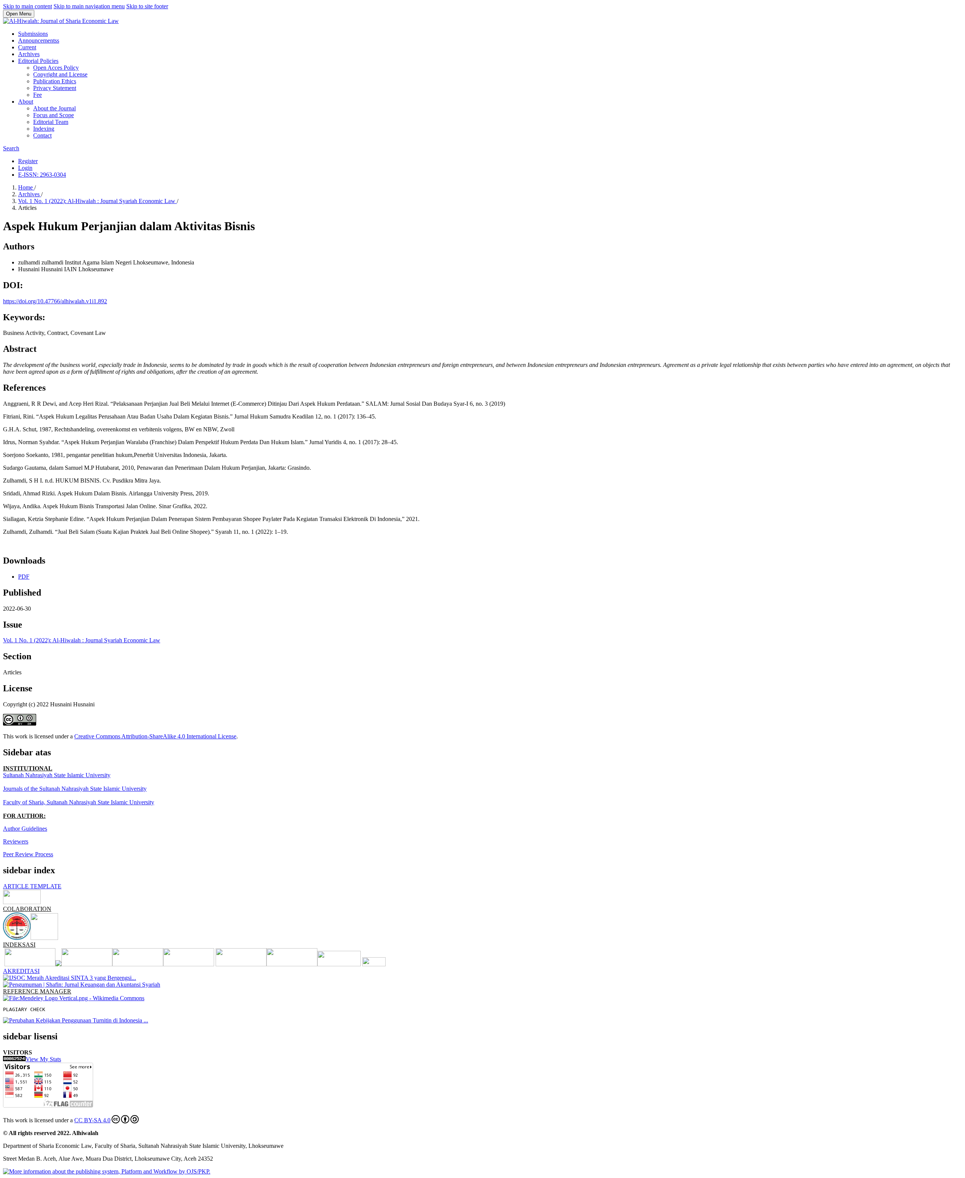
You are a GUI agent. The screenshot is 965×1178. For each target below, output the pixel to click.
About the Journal (54, 108)
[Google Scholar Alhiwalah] (188, 964)
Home (26, 187)
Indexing (43, 128)
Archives (29, 54)
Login (25, 168)
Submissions (33, 34)
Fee (37, 95)
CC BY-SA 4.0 (92, 1120)
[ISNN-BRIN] (374, 964)
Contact (42, 135)
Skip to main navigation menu (89, 6)
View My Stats (43, 1059)
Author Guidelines (25, 828)
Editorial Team (50, 122)
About (25, 101)
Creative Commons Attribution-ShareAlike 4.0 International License (155, 736)
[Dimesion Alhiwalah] (33, 964)
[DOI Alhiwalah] (339, 964)
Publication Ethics (54, 81)
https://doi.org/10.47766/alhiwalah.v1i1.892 (55, 301)
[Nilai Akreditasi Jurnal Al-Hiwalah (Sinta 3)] (69, 978)
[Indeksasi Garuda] (137, 964)
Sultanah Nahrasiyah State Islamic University (56, 775)
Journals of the (21, 788)
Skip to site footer (147, 6)
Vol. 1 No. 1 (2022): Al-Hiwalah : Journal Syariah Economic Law (97, 201)
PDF (23, 576)
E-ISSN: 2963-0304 (42, 174)
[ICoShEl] (44, 938)
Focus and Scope (53, 115)
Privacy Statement (54, 88)
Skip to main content (27, 6)
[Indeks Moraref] (86, 964)
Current (27, 47)
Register (28, 161)
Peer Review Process (28, 854)
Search (11, 148)
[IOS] (292, 964)
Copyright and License (60, 74)
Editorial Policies (38, 61)
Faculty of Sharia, (25, 802)
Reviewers (15, 841)
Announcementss (38, 40)
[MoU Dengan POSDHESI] (17, 938)
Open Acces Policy (56, 67)
